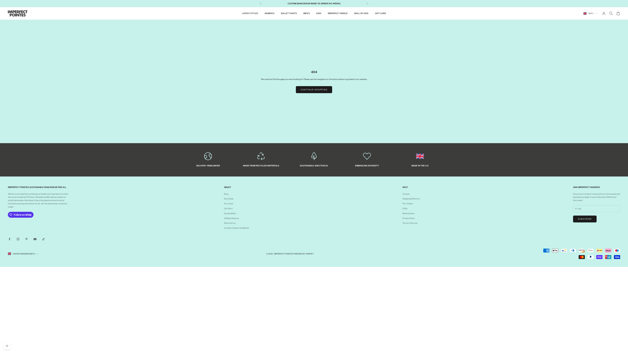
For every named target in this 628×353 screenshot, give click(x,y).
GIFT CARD (380, 13)
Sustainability (230, 213)
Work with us (230, 223)
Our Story (228, 208)
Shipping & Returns (411, 198)
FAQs (404, 208)
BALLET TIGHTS (289, 13)
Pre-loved (228, 203)
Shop (226, 194)
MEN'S (306, 13)
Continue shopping (314, 89)
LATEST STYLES (250, 13)
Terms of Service (410, 223)
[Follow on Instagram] (18, 239)
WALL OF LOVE (361, 13)
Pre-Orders (407, 203)
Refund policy (408, 213)
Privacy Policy (408, 218)
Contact (406, 194)
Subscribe (585, 219)
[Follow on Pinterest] (26, 239)
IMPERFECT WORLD (338, 13)
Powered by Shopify (303, 254)
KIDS (318, 13)
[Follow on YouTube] (35, 239)
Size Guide (228, 198)
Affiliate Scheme (231, 218)
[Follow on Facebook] (9, 239)
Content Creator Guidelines (236, 228)
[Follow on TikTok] (43, 239)
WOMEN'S (269, 13)
